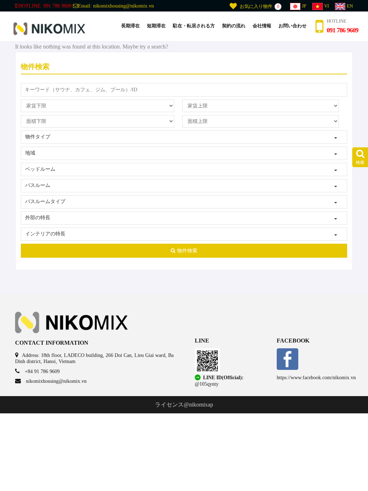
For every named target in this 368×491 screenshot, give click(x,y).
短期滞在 (156, 25)
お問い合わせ (293, 25)
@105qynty (206, 384)
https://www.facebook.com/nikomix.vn (316, 377)
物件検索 (187, 250)
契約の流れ (233, 25)
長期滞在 (130, 25)
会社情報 (262, 25)
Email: (116, 6)
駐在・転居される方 (194, 25)
